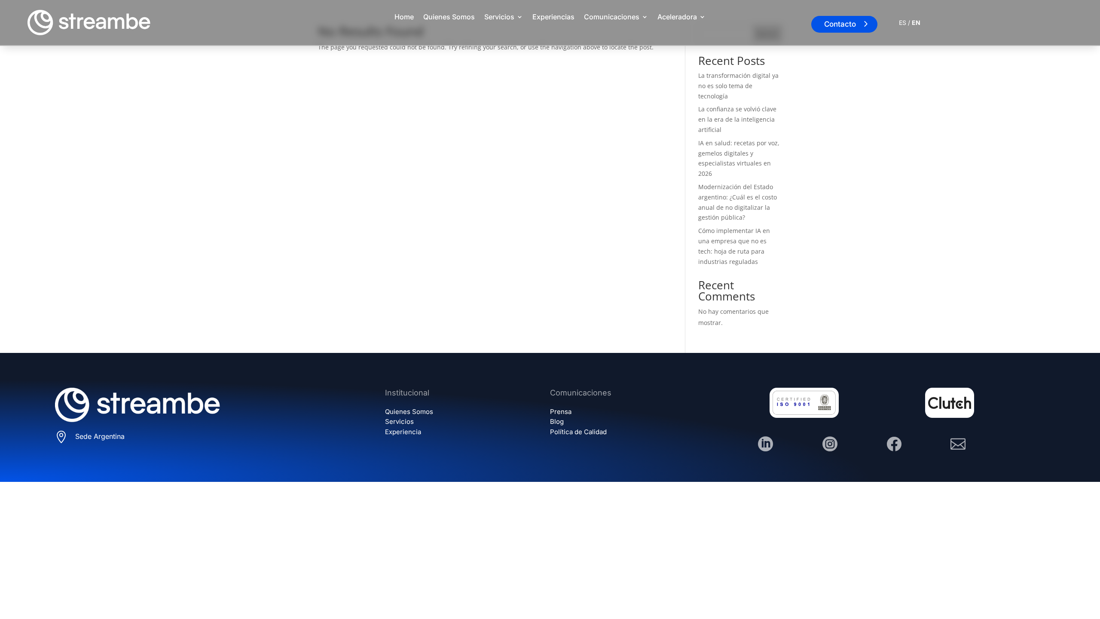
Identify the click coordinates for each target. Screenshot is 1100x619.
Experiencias (553, 16)
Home (404, 16)
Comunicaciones (611, 16)
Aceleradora (677, 16)
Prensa (560, 412)
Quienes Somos (449, 16)
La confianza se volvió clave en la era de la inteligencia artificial (737, 119)
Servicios (499, 16)
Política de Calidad (578, 432)
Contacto (840, 24)
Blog (557, 421)
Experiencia (403, 432)
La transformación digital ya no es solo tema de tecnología (738, 85)
